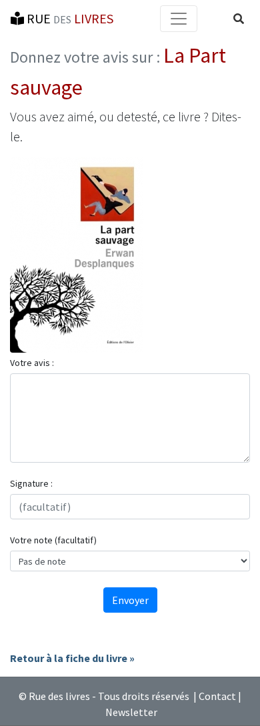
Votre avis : (32, 363)
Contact (217, 696)
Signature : (31, 483)
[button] (238, 18)
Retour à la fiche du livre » (72, 658)
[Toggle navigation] (178, 18)
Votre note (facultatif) (53, 540)
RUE (68, 18)
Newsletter (131, 712)
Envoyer (130, 600)
